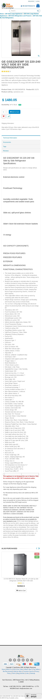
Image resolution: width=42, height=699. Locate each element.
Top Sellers (36, 669)
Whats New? (28, 669)
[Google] (23, 660)
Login (37, 1)
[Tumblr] (31, 660)
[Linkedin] (18, 660)
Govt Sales (20, 669)
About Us (9, 669)
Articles (22, 673)
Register (31, 1)
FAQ (14, 669)
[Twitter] (14, 660)
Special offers (18, 671)
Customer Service (28, 671)
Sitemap (32, 673)
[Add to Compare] (8, 116)
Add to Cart (15, 112)
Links (27, 673)
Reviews (6, 151)
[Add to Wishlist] (4, 116)
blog (18, 673)
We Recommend (8, 671)
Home (3, 669)
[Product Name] (21, 564)
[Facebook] (10, 660)
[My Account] (21, 6)
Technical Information (10, 138)
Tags (4, 146)
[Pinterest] (27, 660)
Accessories (7, 142)
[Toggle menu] (16, 5)
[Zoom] (38, 56)
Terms (14, 673)
